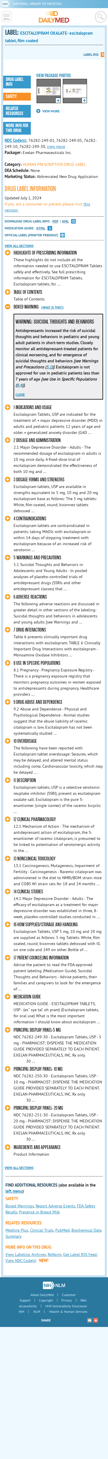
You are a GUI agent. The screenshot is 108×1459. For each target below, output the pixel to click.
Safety (11, 96)
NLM (36, 1311)
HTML (40, 228)
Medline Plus (16, 1230)
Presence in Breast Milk (39, 1212)
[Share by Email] (89, 1320)
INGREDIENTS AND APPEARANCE (37, 1147)
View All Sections (19, 246)
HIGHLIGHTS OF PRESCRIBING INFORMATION (45, 253)
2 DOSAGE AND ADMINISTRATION (37, 440)
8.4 (19, 385)
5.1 (49, 367)
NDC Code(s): (16, 140)
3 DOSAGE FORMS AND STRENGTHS (39, 480)
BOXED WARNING (26, 307)
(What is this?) (52, 307)
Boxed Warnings (19, 1206)
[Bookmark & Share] (95, 1320)
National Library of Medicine (37, 3)
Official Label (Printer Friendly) (31, 235)
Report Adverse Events (55, 1206)
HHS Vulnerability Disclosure (66, 1306)
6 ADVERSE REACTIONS (30, 597)
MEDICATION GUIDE (27, 997)
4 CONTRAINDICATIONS (30, 519)
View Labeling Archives (25, 1254)
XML (65, 221)
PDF (55, 221)
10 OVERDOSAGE (25, 741)
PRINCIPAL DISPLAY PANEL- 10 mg (38, 1069)
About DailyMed (42, 1295)
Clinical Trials (42, 1230)
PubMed (62, 1230)
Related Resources (14, 111)
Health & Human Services (68, 1311)
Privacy (66, 1300)
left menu (13, 1191)
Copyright (46, 1300)
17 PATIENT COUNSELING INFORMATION (41, 958)
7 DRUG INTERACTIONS (30, 630)
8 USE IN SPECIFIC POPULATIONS (37, 663)
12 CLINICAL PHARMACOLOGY (35, 819)
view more (56, 146)
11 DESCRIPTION (25, 780)
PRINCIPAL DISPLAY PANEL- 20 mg (38, 1108)
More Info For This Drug (17, 128)
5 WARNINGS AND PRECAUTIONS (37, 558)
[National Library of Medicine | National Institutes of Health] (54, 1285)
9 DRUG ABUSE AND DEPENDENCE (38, 702)
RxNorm (54, 1254)
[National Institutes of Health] (7, 3)
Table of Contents (28, 292)
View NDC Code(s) (20, 1260)
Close (20, 394)
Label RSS (91, 54)
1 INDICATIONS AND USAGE (33, 407)
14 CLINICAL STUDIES (28, 892)
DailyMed (54, 17)
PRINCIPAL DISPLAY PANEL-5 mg (37, 1030)
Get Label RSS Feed (80, 1254)
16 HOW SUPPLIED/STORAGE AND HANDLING (46, 925)
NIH (21, 1311)
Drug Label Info (14, 82)
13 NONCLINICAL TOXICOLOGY (35, 859)
